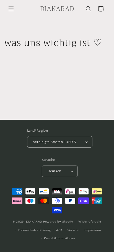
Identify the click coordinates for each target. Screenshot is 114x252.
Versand (73, 230)
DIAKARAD (34, 221)
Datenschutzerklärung (34, 230)
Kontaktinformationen (59, 238)
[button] (11, 9)
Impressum (92, 230)
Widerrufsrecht (89, 221)
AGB (59, 230)
